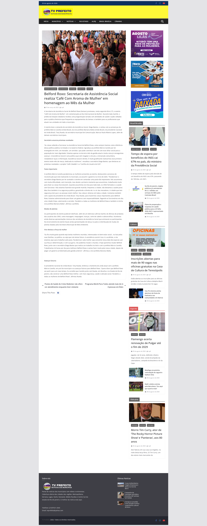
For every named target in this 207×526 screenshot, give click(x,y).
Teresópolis (146, 254)
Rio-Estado (83, 21)
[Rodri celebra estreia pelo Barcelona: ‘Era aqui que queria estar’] (136, 388)
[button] (62, 21)
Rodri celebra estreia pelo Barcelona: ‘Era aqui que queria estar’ (154, 386)
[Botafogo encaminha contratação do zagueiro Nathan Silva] (136, 374)
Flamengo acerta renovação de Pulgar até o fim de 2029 (146, 343)
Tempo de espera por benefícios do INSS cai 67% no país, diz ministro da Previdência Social (146, 159)
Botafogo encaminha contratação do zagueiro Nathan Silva (153, 372)
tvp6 (62, 107)
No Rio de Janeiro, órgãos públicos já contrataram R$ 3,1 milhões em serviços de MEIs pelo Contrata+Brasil (154, 190)
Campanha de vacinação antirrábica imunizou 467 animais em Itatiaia (132, 495)
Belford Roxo (63, 89)
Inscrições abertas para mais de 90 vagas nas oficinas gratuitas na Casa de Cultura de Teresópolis (147, 264)
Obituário (151, 425)
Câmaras (118, 21)
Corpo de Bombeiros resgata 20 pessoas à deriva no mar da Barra (131, 485)
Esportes (134, 334)
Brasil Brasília (105, 21)
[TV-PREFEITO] (57, 484)
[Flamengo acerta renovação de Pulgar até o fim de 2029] (147, 321)
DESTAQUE (72, 89)
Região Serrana (136, 254)
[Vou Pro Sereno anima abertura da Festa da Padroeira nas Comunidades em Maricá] (136, 295)
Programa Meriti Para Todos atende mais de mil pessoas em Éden (104, 285)
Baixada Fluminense (50, 89)
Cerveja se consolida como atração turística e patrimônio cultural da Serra (132, 504)
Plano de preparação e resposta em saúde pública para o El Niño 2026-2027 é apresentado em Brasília (154, 208)
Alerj (94, 21)
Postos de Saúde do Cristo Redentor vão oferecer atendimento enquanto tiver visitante (63, 285)
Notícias (70, 21)
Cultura (134, 250)
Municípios (56, 21)
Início (46, 21)
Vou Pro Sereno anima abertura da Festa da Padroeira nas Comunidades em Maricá (154, 294)
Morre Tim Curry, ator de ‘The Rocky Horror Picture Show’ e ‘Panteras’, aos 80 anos (146, 435)
